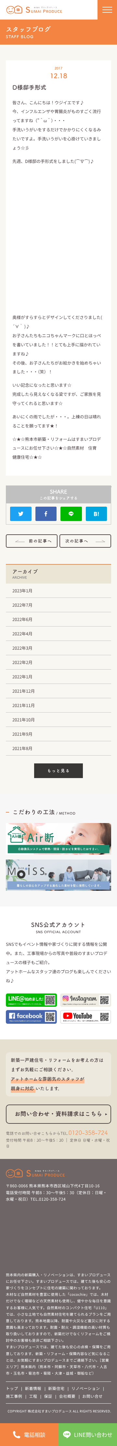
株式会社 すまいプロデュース (34, 10)
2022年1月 (22, 676)
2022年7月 (22, 605)
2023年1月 (22, 590)
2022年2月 (22, 662)
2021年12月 (23, 691)
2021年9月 (22, 734)
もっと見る (58, 771)
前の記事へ (40, 541)
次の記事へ (76, 541)
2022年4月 (22, 633)
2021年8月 (22, 748)
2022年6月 (22, 619)
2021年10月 (23, 719)
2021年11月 (23, 705)
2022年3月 (22, 648)
